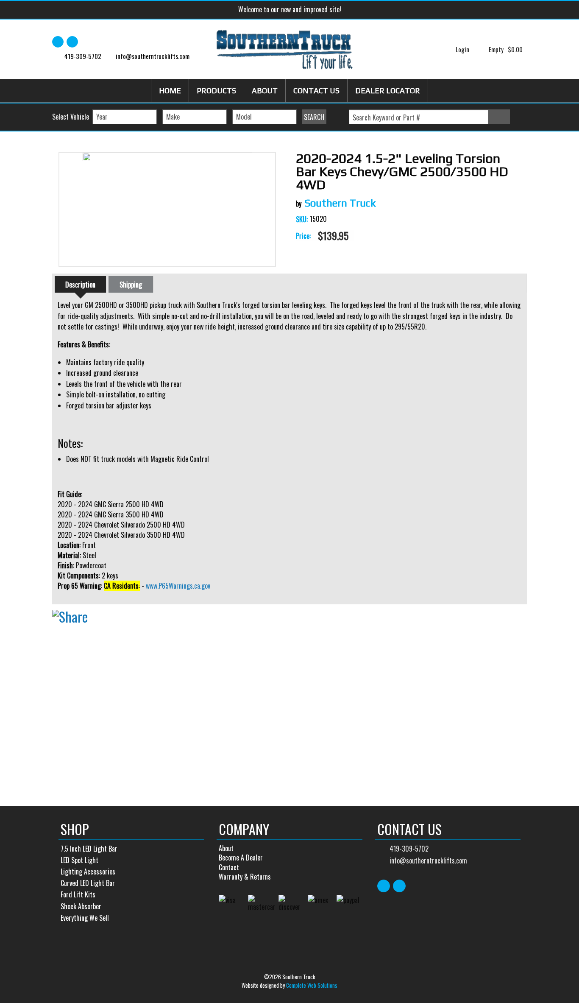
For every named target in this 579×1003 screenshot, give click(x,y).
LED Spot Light (79, 860)
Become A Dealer (241, 857)
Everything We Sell (85, 918)
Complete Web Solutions (311, 985)
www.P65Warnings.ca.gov (178, 586)
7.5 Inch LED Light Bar (89, 849)
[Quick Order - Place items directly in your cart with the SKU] (518, 117)
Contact (229, 867)
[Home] (285, 49)
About (265, 90)
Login (462, 49)
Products (216, 90)
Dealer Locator (387, 90)
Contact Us (316, 90)
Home (170, 90)
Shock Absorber (81, 906)
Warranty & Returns (245, 876)
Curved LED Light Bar (88, 883)
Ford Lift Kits (78, 894)
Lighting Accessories (88, 871)
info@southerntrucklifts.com (152, 56)
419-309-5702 (82, 56)
